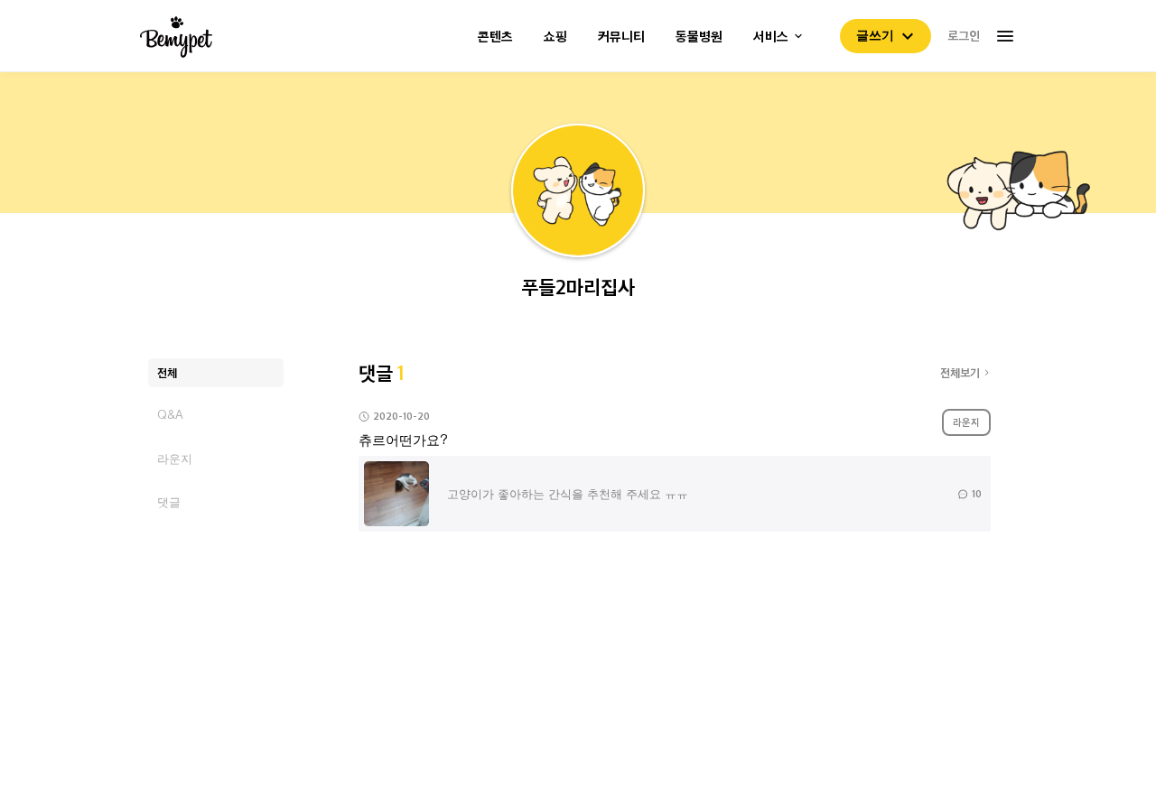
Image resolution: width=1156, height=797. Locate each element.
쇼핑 (555, 36)
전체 (167, 372)
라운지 (174, 458)
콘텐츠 (495, 36)
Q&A (170, 414)
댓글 (169, 501)
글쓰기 (875, 35)
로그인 (963, 35)
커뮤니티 (621, 36)
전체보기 (960, 372)
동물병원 (699, 36)
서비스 (770, 36)
